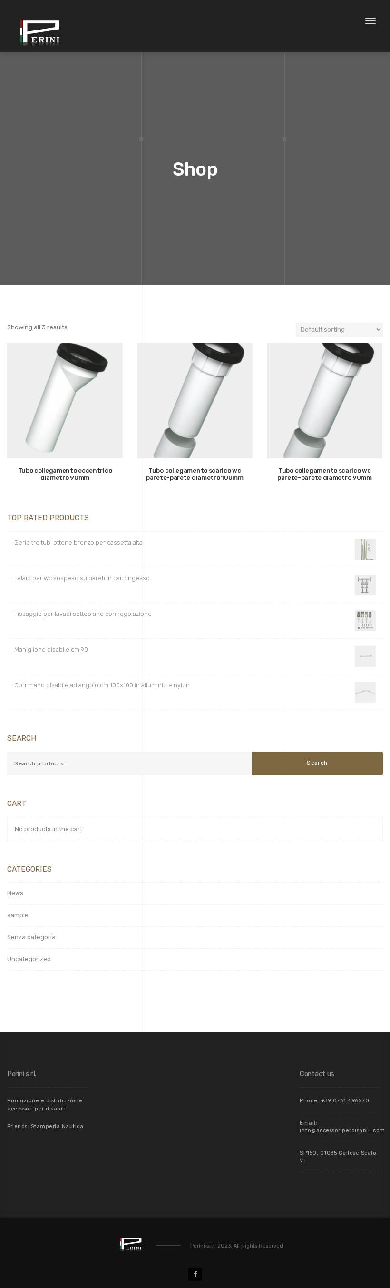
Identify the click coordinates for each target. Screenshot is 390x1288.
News (15, 893)
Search (317, 763)
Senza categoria (31, 937)
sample (18, 915)
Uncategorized (29, 958)
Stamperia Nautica (57, 1126)
